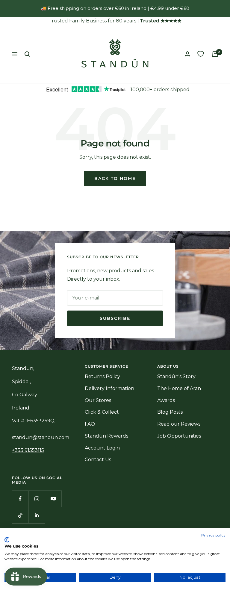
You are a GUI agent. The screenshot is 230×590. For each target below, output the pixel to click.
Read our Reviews (178, 424)
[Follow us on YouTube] (53, 498)
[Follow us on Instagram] (36, 498)
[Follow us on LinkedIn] (36, 515)
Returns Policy (102, 376)
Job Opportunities (179, 436)
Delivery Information (109, 388)
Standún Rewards (106, 436)
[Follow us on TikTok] (20, 515)
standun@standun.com (40, 437)
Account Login (102, 448)
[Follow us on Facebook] (20, 498)
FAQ (90, 424)
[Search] (27, 54)
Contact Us (98, 459)
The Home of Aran (179, 388)
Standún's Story (176, 376)
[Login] (187, 53)
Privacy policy (213, 535)
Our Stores (98, 400)
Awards (166, 400)
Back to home (115, 178)
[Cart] (215, 54)
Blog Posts (170, 412)
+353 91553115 (28, 450)
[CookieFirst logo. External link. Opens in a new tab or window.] (6, 539)
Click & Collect (102, 412)
